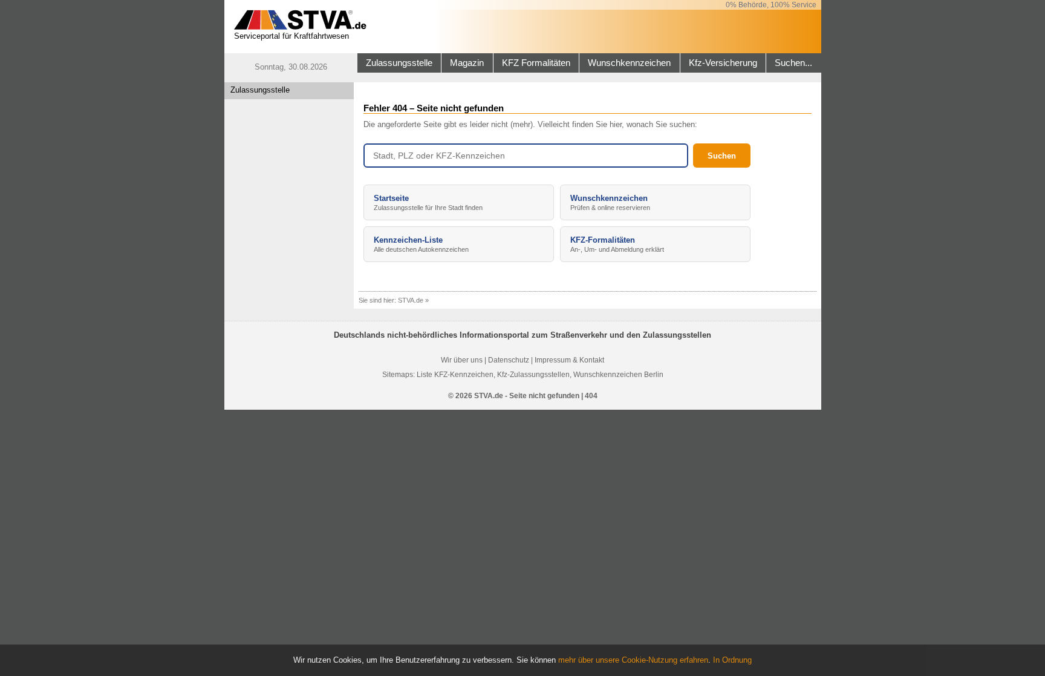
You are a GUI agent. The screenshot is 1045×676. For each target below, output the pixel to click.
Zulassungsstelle (399, 63)
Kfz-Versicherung (723, 63)
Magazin (467, 63)
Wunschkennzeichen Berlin (618, 374)
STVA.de (410, 300)
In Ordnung (732, 660)
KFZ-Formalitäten (617, 244)
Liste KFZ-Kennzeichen (455, 374)
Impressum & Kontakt (569, 360)
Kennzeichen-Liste (421, 244)
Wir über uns (462, 360)
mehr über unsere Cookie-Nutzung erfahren (633, 660)
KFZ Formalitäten (536, 63)
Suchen (722, 155)
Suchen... (793, 63)
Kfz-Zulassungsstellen (533, 374)
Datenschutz (508, 360)
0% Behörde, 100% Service (771, 5)
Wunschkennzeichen (629, 63)
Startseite (428, 202)
